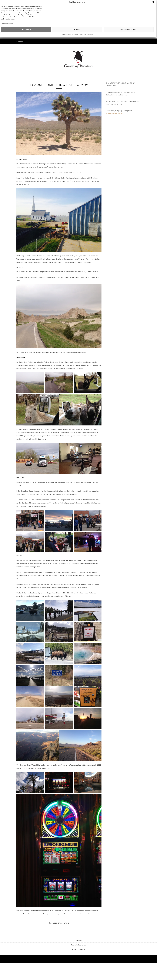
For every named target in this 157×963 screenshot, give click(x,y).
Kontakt (20, 41)
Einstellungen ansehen (128, 29)
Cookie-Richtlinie (66, 34)
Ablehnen (77, 29)
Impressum (90, 34)
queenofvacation (60, 923)
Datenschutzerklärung (79, 34)
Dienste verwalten (7, 23)
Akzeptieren (26, 29)
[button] (152, 2)
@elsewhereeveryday (114, 113)
